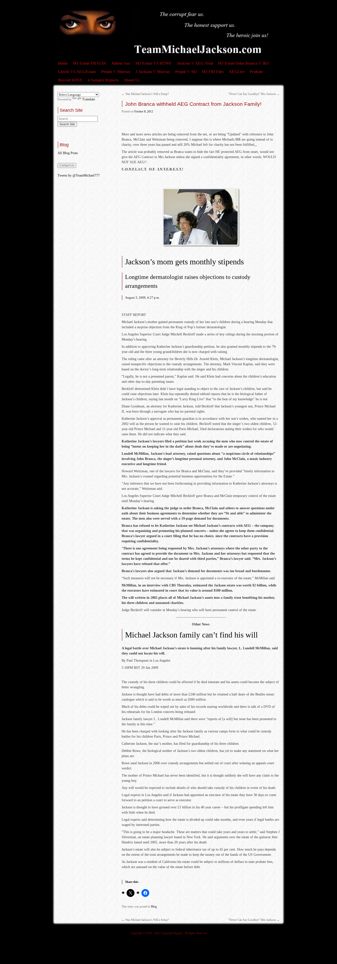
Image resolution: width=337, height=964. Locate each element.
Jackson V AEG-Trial (195, 63)
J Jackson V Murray (152, 72)
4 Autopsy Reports (103, 80)
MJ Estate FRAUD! (89, 63)
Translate (88, 99)
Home (63, 63)
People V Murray (116, 72)
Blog (154, 906)
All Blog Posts (67, 153)
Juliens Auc (121, 63)
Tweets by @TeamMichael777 (78, 175)
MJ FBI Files (213, 72)
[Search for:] (77, 119)
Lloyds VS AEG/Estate (77, 72)
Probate (256, 72)
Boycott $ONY (70, 80)
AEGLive (237, 72)
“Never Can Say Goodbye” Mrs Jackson (254, 94)
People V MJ (186, 72)
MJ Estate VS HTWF (153, 63)
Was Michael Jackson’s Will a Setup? (145, 94)
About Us (132, 80)
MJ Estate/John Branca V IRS (243, 63)
